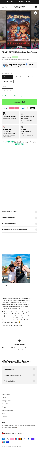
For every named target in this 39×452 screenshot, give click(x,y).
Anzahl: (4, 86)
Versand (4, 407)
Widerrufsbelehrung (7, 404)
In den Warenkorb (19, 102)
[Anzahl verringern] (4, 90)
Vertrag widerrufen (7, 401)
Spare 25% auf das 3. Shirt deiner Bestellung (19, 2)
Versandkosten (10, 59)
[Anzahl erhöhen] (11, 90)
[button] (19, 176)
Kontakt (4, 397)
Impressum (5, 416)
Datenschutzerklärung (8, 410)
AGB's (3, 413)
